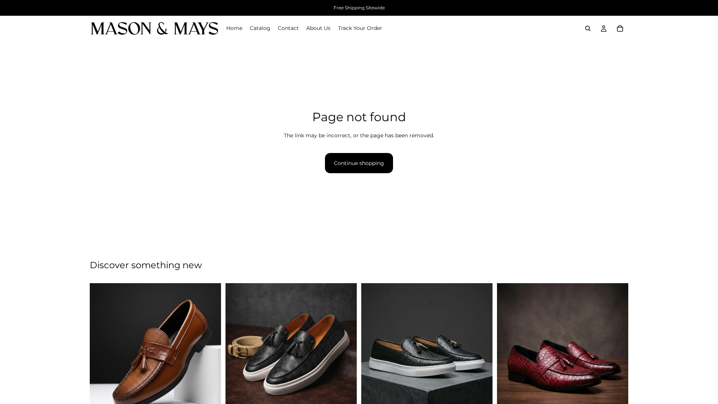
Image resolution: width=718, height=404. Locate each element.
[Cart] (620, 28)
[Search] (588, 28)
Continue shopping (359, 163)
